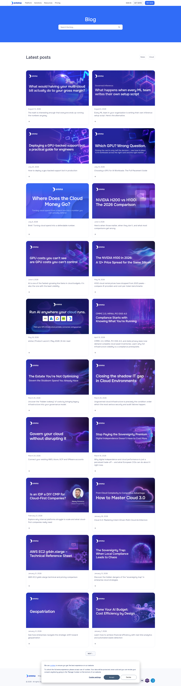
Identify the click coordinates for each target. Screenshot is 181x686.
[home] (17, 3)
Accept (111, 677)
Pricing (57, 3)
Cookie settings (95, 677)
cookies (52, 665)
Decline (128, 677)
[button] (28, 3)
